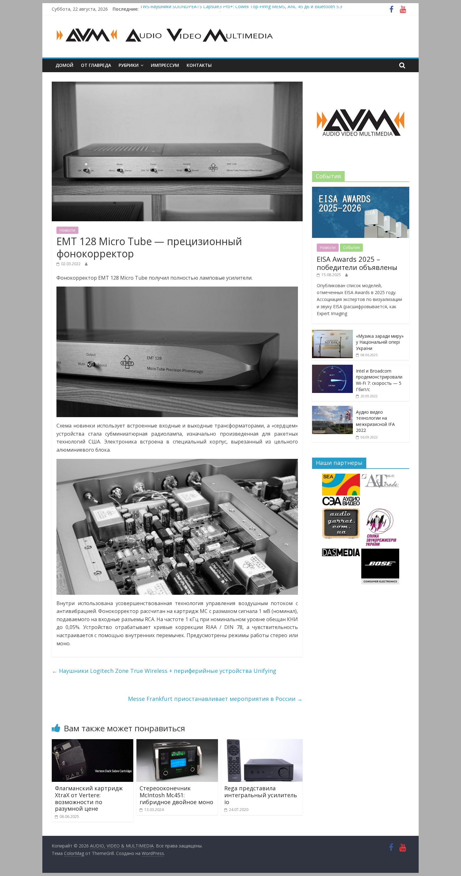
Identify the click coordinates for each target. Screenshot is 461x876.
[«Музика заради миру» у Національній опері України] (332, 333)
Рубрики (129, 65)
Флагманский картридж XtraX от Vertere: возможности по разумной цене (89, 798)
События (351, 247)
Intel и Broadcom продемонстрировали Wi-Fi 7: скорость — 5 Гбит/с (379, 380)
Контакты (199, 65)
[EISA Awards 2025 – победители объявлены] (360, 190)
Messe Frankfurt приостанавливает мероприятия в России (215, 698)
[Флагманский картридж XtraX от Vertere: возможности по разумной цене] (92, 742)
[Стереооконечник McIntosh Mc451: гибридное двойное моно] (177, 742)
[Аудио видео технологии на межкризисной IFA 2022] (332, 409)
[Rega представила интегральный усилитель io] (262, 742)
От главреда (96, 65)
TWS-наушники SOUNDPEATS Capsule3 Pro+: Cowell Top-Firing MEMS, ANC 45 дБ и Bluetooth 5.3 (241, 9)
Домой (64, 65)
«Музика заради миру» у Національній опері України (380, 342)
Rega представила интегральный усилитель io (260, 794)
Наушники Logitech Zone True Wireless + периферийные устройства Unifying (164, 670)
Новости (67, 230)
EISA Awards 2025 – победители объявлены (357, 263)
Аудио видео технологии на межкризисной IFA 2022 (375, 421)
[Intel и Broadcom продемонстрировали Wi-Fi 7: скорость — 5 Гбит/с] (332, 368)
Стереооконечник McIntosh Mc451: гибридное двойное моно (176, 794)
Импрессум (165, 65)
